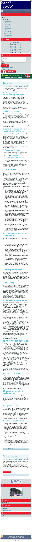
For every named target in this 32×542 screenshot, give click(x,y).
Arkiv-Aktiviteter (8, 35)
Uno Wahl (18, 540)
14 (17, 47)
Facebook (10, 71)
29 (19, 50)
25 (12, 50)
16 (20, 47)
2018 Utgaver (8, 24)
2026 (17, 42)
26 (14, 50)
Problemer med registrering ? (9, 515)
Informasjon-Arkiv (7, 33)
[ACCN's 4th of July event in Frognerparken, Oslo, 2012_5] (16, 497)
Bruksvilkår (7, 83)
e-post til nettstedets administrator (11, 403)
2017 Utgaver (8, 26)
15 (19, 47)
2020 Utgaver (8, 21)
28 (17, 50)
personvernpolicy (15, 155)
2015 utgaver (8, 29)
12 (14, 47)
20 (15, 49)
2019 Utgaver (8, 22)
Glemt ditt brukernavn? (8, 67)
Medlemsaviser (6, 36)
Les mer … (7, 471)
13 (15, 47)
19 (14, 49)
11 (12, 47)
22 (19, 49)
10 (11, 47)
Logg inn (5, 65)
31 (11, 52)
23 (20, 49)
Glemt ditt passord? (7, 69)
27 (15, 50)
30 (20, 50)
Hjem (4, 17)
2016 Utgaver (8, 28)
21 (17, 49)
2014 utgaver (8, 31)
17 (11, 49)
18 (12, 49)
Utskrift (17, 86)
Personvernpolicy (10, 456)
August (14, 42)
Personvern (10, 448)
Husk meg (3, 63)
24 (11, 50)
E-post (21, 86)
